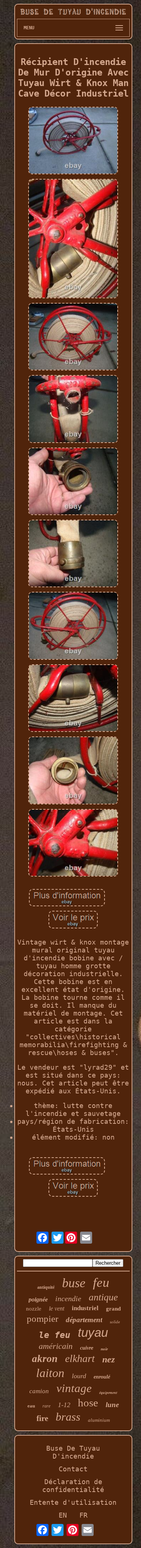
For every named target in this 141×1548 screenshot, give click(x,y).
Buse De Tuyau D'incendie (73, 1452)
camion (39, 1391)
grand (113, 1309)
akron (45, 1358)
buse (73, 1283)
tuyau (93, 1332)
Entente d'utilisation (73, 1502)
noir (104, 1349)
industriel (85, 1308)
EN (63, 1515)
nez (108, 1359)
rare (46, 1406)
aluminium (99, 1420)
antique (103, 1297)
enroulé (102, 1377)
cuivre (86, 1348)
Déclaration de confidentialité (73, 1486)
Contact (73, 1469)
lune (112, 1405)
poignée (38, 1299)
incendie (68, 1298)
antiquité (46, 1287)
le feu (54, 1335)
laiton (50, 1373)
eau (31, 1406)
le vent (56, 1308)
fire (42, 1418)
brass (68, 1416)
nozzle (33, 1309)
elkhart (80, 1358)
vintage (74, 1388)
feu (101, 1282)
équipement (108, 1392)
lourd (79, 1376)
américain (56, 1346)
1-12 (64, 1405)
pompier (42, 1319)
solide (115, 1322)
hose (88, 1403)
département (84, 1320)
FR (83, 1515)
